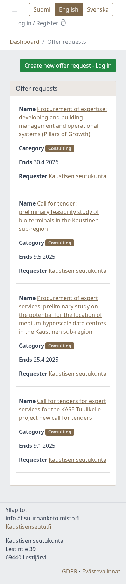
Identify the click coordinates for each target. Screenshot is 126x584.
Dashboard (25, 42)
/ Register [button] (37, 23)
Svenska (98, 9)
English (68, 9)
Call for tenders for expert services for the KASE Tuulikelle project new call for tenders (62, 409)
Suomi (42, 9)
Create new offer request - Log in (68, 65)
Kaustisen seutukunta (77, 176)
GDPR (69, 571)
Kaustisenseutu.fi (28, 526)
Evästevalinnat (101, 571)
